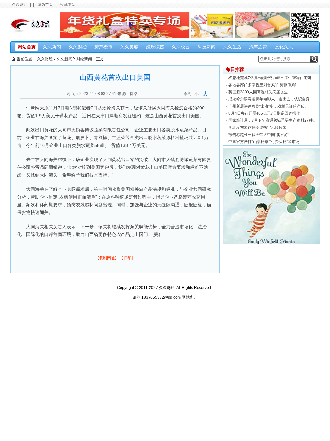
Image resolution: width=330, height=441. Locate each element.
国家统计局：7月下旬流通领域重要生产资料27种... (271, 120)
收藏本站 (67, 4)
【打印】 (127, 258)
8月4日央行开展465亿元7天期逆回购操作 (264, 113)
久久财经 (19, 4)
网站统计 (189, 297)
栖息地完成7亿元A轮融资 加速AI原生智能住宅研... (271, 78)
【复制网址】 (107, 258)
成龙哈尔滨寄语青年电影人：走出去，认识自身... (270, 99)
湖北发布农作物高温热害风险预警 (257, 127)
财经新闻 (84, 59)
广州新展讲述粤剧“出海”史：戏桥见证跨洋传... (267, 106)
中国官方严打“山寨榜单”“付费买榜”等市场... (265, 141)
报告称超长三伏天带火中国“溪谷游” (258, 134)
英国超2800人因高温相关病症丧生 (258, 92)
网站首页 (27, 46)
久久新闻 (64, 59)
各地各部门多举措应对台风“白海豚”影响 (262, 85)
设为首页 (45, 4)
